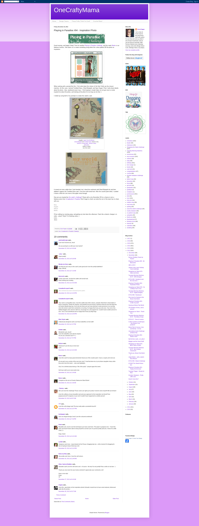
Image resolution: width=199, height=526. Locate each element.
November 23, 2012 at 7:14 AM (67, 271)
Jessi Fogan (140, 29)
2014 (128, 246)
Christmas (130, 141)
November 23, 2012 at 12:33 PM (68, 293)
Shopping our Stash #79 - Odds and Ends (136, 272)
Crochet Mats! (97, 21)
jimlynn (61, 343)
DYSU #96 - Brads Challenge (137, 361)
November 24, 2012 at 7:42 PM (67, 419)
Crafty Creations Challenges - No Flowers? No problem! (136, 323)
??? (60, 404)
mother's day (130, 202)
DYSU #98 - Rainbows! (135, 295)
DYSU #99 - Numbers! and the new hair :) (136, 280)
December (132, 252)
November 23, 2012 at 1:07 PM (67, 324)
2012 (128, 250)
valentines (130, 225)
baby (128, 160)
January (131, 404)
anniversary (130, 154)
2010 (128, 409)
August (131, 387)
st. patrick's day (131, 213)
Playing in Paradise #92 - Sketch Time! (136, 335)
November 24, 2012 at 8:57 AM (67, 398)
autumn (129, 158)
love (60, 231)
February (131, 401)
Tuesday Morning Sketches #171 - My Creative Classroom (136, 349)
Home (54, 21)
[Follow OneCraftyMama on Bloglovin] (134, 59)
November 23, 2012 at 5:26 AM (67, 258)
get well (129, 185)
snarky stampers (131, 211)
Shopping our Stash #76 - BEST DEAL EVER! (136, 344)
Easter (129, 143)
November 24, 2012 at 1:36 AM (67, 383)
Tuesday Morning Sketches (134, 151)
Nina (55, 205)
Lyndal (60, 442)
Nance (60, 355)
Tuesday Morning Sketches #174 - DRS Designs (136, 276)
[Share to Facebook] (85, 229)
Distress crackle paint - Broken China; (86, 143)
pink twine (86, 145)
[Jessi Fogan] (127, 442)
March (131, 399)
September (132, 384)
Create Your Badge (137, 438)
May (130, 394)
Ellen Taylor (62, 319)
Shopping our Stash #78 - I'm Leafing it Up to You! (137, 287)
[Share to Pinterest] (87, 229)
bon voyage (130, 165)
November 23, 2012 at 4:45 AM (67, 248)
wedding (129, 227)
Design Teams (64, 21)
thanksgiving (130, 219)
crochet (129, 173)
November (132, 255)
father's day (130, 179)
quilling (129, 206)
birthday (129, 163)
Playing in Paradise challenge (93, 45)
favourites (129, 181)
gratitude (129, 189)
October (131, 382)
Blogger (107, 512)
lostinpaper (62, 414)
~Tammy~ (61, 388)
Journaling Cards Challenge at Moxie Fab (136, 331)
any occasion (130, 156)
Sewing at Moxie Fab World (136, 305)
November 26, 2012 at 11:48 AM (68, 458)
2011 (128, 407)
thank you (129, 217)
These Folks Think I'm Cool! (81, 21)
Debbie (61, 329)
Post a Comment (61, 495)
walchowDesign (63, 240)
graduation (130, 187)
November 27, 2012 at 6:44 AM (67, 479)
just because (130, 194)
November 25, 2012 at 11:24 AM (68, 436)
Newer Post (57, 498)
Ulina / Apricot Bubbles (65, 464)
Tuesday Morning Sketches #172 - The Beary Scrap (136, 316)
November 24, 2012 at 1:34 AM (67, 372)
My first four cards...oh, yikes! (137, 339)
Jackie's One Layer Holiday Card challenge (136, 268)
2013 (128, 248)
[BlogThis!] (81, 229)
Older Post (116, 498)
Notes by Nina (63, 454)
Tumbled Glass (88, 141)
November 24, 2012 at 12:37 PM (68, 408)
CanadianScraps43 (64, 288)
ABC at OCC (132, 265)
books (128, 167)
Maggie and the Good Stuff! (136, 341)
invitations (130, 192)
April (130, 396)
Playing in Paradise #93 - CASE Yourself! (136, 302)
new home (130, 204)
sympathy (129, 215)
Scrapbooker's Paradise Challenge (70, 231)
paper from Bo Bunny (89, 140)
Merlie (114, 45)
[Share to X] (83, 229)
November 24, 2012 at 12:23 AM (68, 350)
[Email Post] (76, 228)
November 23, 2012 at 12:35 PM (68, 314)
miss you (129, 200)
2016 (128, 241)
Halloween (130, 145)
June (130, 392)
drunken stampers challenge (135, 175)
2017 (128, 238)
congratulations (131, 171)
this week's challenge (74, 197)
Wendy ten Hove (63, 264)
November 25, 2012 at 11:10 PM (68, 448)
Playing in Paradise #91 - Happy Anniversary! (136, 368)
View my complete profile (132, 50)
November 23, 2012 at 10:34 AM (68, 283)
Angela (56, 207)
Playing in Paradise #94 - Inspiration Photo (136, 283)
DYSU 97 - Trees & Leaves (136, 319)
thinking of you (131, 221)
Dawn (60, 424)
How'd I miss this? (134, 379)
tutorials (129, 223)
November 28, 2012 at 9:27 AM (67, 491)
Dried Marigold (78, 141)
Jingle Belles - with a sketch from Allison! (136, 357)
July (130, 389)
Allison (56, 208)
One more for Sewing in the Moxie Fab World (136, 298)
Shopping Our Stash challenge (135, 147)
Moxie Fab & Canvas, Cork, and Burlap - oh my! (136, 327)
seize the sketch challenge (134, 208)
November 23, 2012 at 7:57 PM (67, 338)
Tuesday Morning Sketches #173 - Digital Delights (136, 291)
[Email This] (79, 229)
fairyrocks (62, 276)
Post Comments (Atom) (68, 501)
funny (128, 183)
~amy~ (61, 254)
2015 (128, 243)
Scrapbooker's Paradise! (73, 199)
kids (128, 196)
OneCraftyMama (76, 10)
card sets (129, 169)
